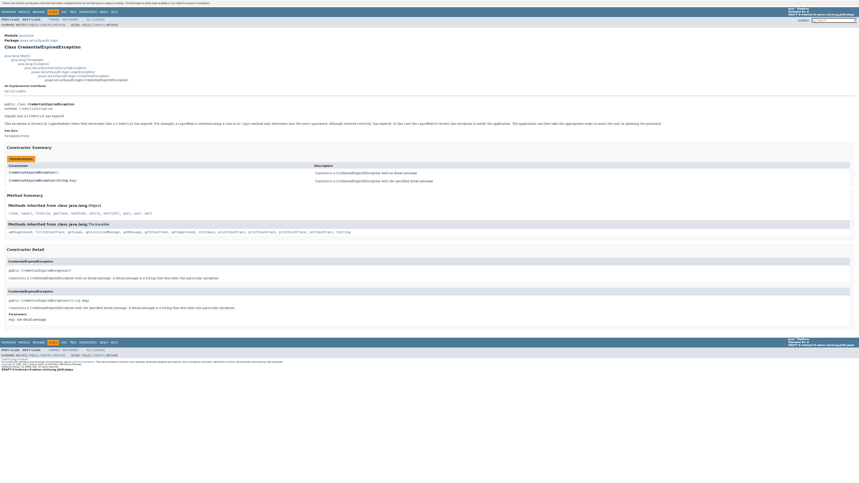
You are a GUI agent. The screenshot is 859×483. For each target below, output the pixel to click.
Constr (45, 25)
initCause (206, 232)
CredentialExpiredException (32, 172)
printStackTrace (231, 232)
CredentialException (36, 109)
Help (114, 12)
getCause (75, 232)
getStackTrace (156, 232)
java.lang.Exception (33, 64)
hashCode (78, 213)
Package (39, 12)
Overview (8, 12)
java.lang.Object (17, 56)
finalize (43, 213)
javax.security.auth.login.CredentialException (73, 76)
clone (13, 213)
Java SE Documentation (82, 362)
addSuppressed (20, 232)
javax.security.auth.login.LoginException (63, 72)
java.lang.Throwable (27, 60)
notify (94, 213)
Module (24, 12)
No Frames (71, 19)
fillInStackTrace (50, 232)
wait (126, 213)
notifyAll (112, 213)
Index (104, 12)
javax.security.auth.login (39, 40)
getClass (60, 213)
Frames (54, 19)
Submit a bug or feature (15, 359)
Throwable (98, 224)
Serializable (15, 91)
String (62, 180)
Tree (73, 12)
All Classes (96, 19)
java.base (26, 36)
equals (26, 213)
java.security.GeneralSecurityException (56, 68)
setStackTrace (321, 232)
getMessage (132, 232)
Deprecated (88, 12)
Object (94, 205)
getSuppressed (183, 232)
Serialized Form (16, 136)
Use (64, 12)
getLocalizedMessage (103, 232)
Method (59, 25)
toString (343, 232)
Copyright (7, 364)
